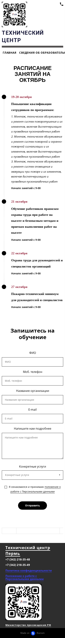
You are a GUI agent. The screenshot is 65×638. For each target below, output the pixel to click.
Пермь (12, 553)
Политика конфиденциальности (28, 570)
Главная (9, 52)
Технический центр (27, 547)
